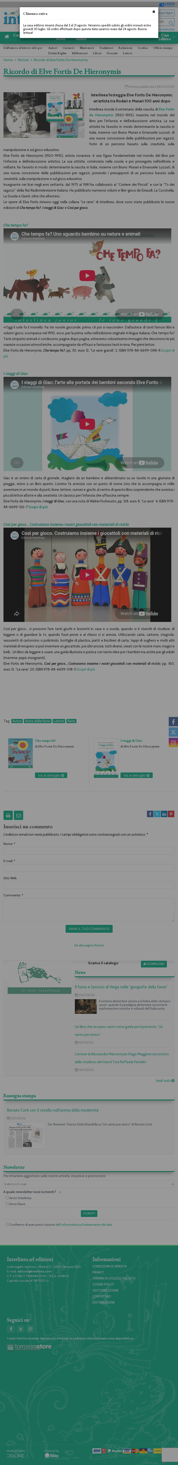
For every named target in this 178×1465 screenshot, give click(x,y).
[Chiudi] (154, 12)
